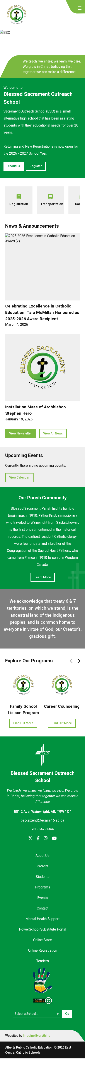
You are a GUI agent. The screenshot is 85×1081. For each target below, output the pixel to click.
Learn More (42, 577)
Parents (43, 866)
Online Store (42, 940)
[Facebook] (38, 838)
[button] (79, 661)
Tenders (42, 961)
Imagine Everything (36, 1035)
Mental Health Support (43, 919)
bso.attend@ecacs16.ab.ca (42, 820)
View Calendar (19, 477)
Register (36, 166)
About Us (13, 166)
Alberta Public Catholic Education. (29, 1047)
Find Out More (23, 723)
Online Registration (42, 950)
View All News (53, 433)
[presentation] (80, 8)
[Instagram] (46, 838)
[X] (30, 838)
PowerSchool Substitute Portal (42, 929)
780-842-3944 (42, 829)
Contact (42, 908)
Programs (42, 887)
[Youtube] (54, 838)
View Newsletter (20, 433)
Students (42, 877)
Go (67, 1013)
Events (42, 898)
